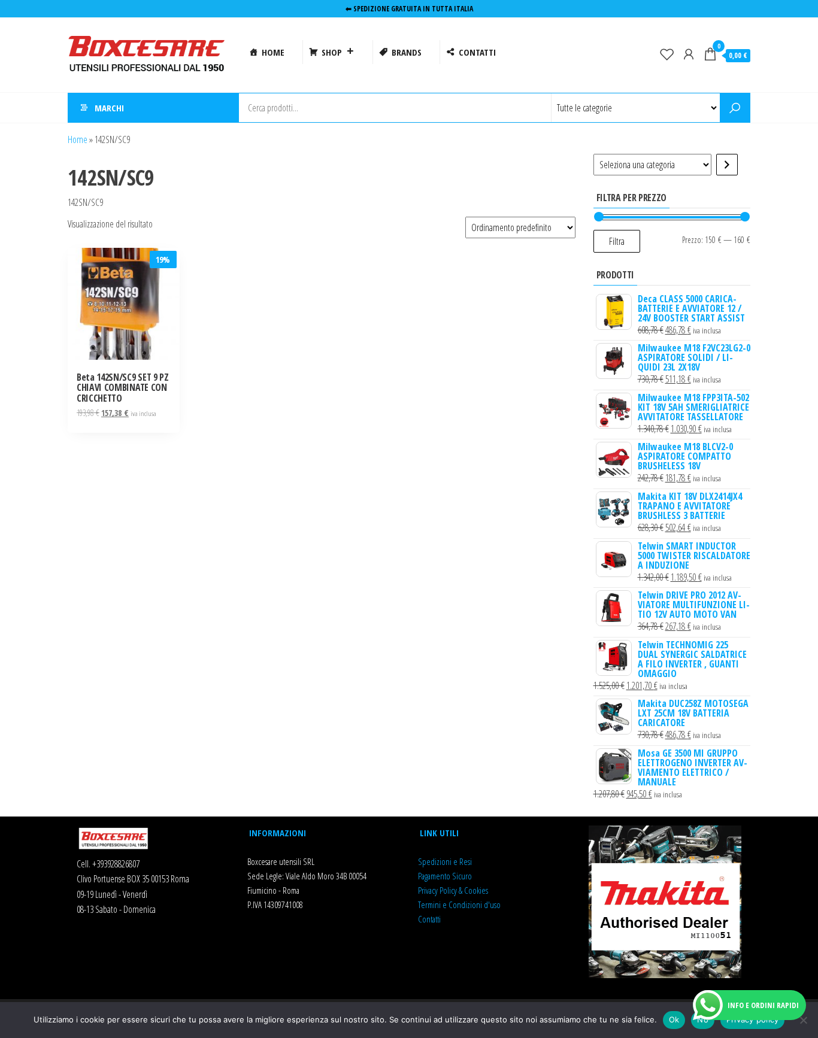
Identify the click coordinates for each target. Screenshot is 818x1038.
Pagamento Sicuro (445, 876)
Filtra (617, 241)
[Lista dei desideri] (667, 54)
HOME (273, 52)
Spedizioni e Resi (445, 861)
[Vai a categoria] (727, 164)
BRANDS (407, 52)
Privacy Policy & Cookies (453, 890)
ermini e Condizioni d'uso (461, 904)
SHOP (332, 52)
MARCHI (109, 108)
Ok (674, 1019)
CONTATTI (477, 52)
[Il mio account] (688, 54)
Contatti (429, 919)
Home (77, 139)
